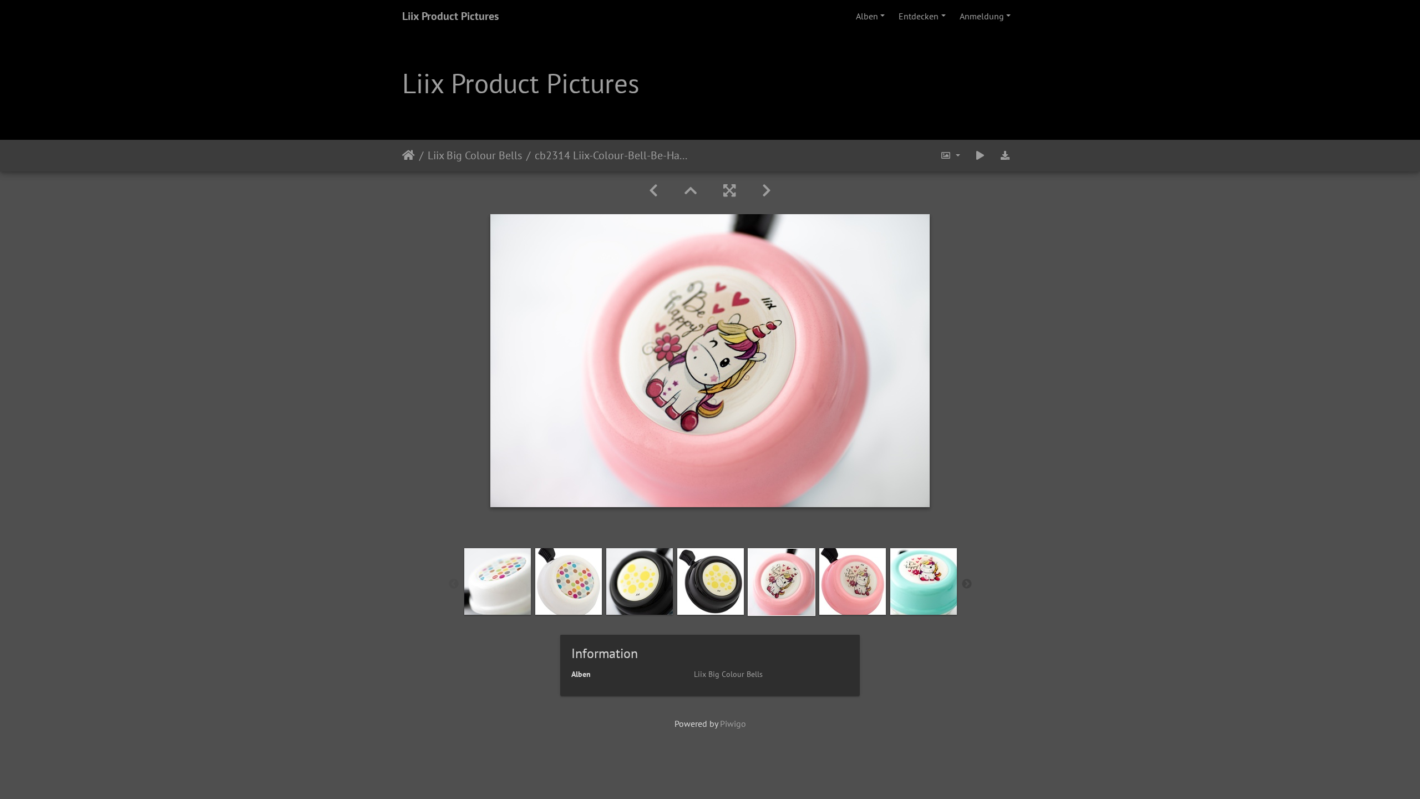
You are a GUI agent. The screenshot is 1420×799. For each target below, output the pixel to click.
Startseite (408, 155)
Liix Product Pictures (450, 16)
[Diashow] (980, 155)
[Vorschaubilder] (690, 190)
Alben (867, 16)
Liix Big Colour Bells (475, 155)
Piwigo (733, 723)
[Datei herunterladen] (1005, 155)
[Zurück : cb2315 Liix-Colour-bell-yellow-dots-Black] (653, 190)
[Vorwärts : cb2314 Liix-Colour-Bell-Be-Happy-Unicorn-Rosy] (766, 190)
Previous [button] (453, 584)
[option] (497, 581)
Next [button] (966, 584)
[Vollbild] (729, 190)
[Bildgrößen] (950, 155)
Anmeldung (982, 16)
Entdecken (919, 16)
